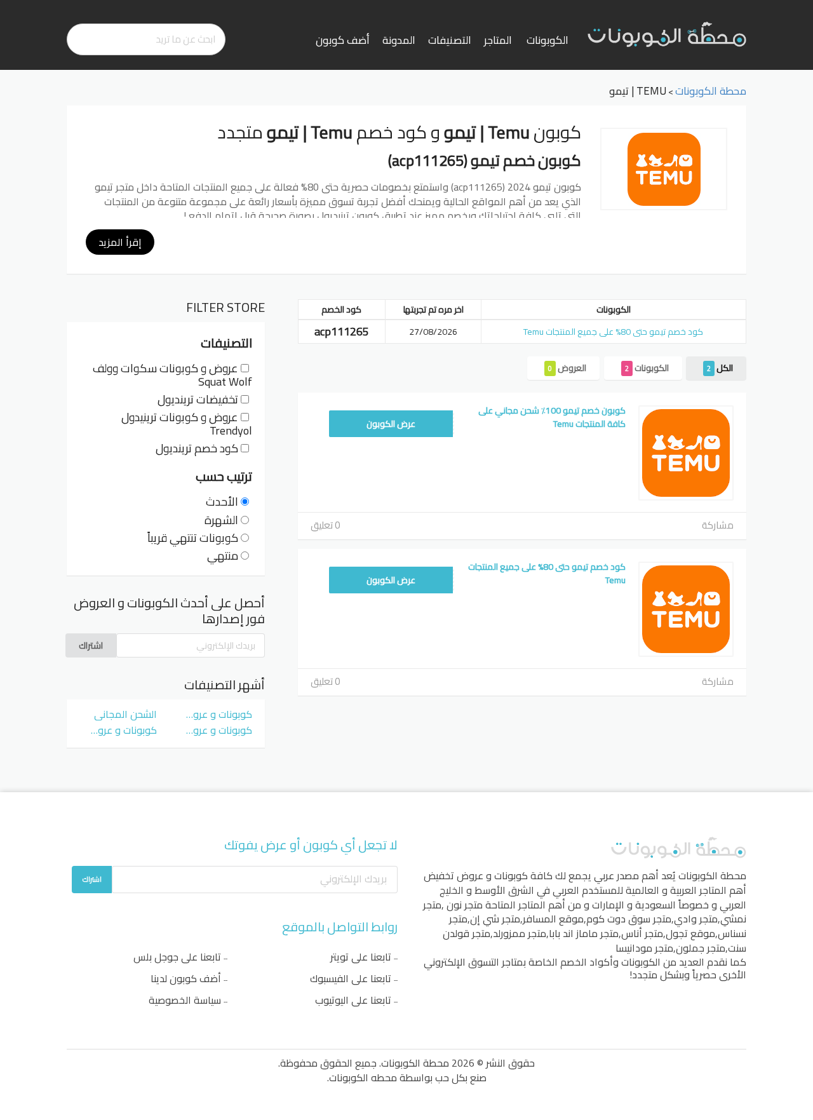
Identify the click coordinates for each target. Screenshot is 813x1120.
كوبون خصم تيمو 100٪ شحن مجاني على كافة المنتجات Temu (552, 417)
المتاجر (498, 40)
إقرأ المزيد (120, 242)
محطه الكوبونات (363, 1077)
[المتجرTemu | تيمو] (663, 169)
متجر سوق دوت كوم (628, 918)
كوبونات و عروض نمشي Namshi (213, 730)
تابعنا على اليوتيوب (353, 999)
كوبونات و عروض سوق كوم (213, 714)
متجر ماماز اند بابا (584, 933)
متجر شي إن (495, 918)
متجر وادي (696, 918)
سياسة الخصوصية (185, 999)
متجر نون (465, 904)
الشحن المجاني (125, 714)
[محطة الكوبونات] (667, 33)
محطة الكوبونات (712, 875)
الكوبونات (547, 40)
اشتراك (91, 645)
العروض (567, 368)
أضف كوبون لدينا (186, 978)
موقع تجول (690, 933)
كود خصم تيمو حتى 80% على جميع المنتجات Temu (613, 331)
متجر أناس (642, 933)
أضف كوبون (343, 40)
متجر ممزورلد (519, 933)
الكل (720, 368)
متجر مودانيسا (644, 947)
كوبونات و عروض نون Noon (118, 730)
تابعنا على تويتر (360, 956)
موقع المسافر (553, 918)
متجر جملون (700, 947)
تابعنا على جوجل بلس (177, 956)
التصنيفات (449, 40)
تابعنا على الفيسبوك (350, 978)
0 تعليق (325, 525)
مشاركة (718, 525)
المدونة (398, 40)
